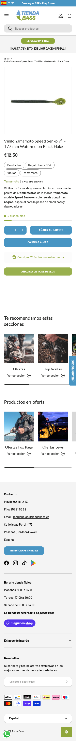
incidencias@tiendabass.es (31, 517)
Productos (14, 165)
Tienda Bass (18, 731)
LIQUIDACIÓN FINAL (38, 40)
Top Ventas (53, 369)
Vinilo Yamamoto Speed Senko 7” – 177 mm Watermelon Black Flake (36, 61)
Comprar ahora (38, 242)
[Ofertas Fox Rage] (19, 426)
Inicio (7, 58)
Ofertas (19, 369)
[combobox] (38, 28)
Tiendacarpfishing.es (24, 550)
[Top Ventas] (53, 349)
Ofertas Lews (53, 447)
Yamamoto (30, 173)
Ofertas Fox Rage (19, 447)
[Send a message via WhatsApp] (7, 734)
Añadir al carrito (51, 230)
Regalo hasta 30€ (39, 165)
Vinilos (11, 173)
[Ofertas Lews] (53, 426)
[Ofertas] (19, 349)
